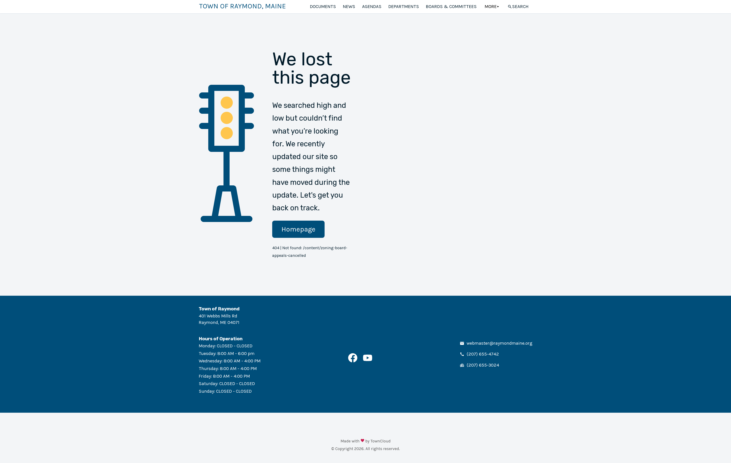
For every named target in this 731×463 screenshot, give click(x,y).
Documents (323, 6)
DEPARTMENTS (403, 6)
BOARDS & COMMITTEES (451, 6)
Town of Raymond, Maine (242, 6)
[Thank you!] (362, 441)
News (349, 6)
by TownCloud (378, 441)
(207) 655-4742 (483, 354)
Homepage (298, 229)
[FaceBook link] (352, 361)
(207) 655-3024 (483, 365)
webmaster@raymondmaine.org (499, 343)
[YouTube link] (367, 361)
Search (520, 6)
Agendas (371, 6)
